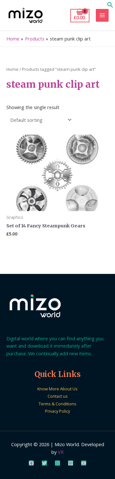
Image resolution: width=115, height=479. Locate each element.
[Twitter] (44, 463)
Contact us (58, 396)
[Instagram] (57, 463)
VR (61, 452)
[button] (110, 6)
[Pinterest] (70, 463)
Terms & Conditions (57, 404)
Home (12, 69)
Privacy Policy (57, 411)
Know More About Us (57, 389)
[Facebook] (31, 463)
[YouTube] (83, 463)
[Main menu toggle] (102, 15)
